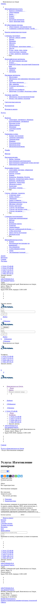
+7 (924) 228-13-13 (7, 272)
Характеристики (10, 501)
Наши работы (5, 530)
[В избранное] (5, 471)
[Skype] (19, 476)
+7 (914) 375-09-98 (7, 266)
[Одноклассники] (5, 476)
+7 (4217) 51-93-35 (7, 270)
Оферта (3, 602)
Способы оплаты (6, 523)
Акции (3, 521)
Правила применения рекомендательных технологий (19, 600)
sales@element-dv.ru (7, 279)
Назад (11, 388)
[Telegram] (21, 476)
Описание (8, 499)
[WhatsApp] (16, 476)
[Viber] (13, 476)
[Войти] (2, 368)
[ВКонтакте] (2, 476)
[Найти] (5, 314)
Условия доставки (7, 525)
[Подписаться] (2, 535)
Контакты (4, 527)
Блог (2, 529)
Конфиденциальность (8, 599)
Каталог (3, 520)
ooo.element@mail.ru (7, 280)
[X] (10, 476)
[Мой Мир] (7, 476)
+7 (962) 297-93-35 (7, 273)
